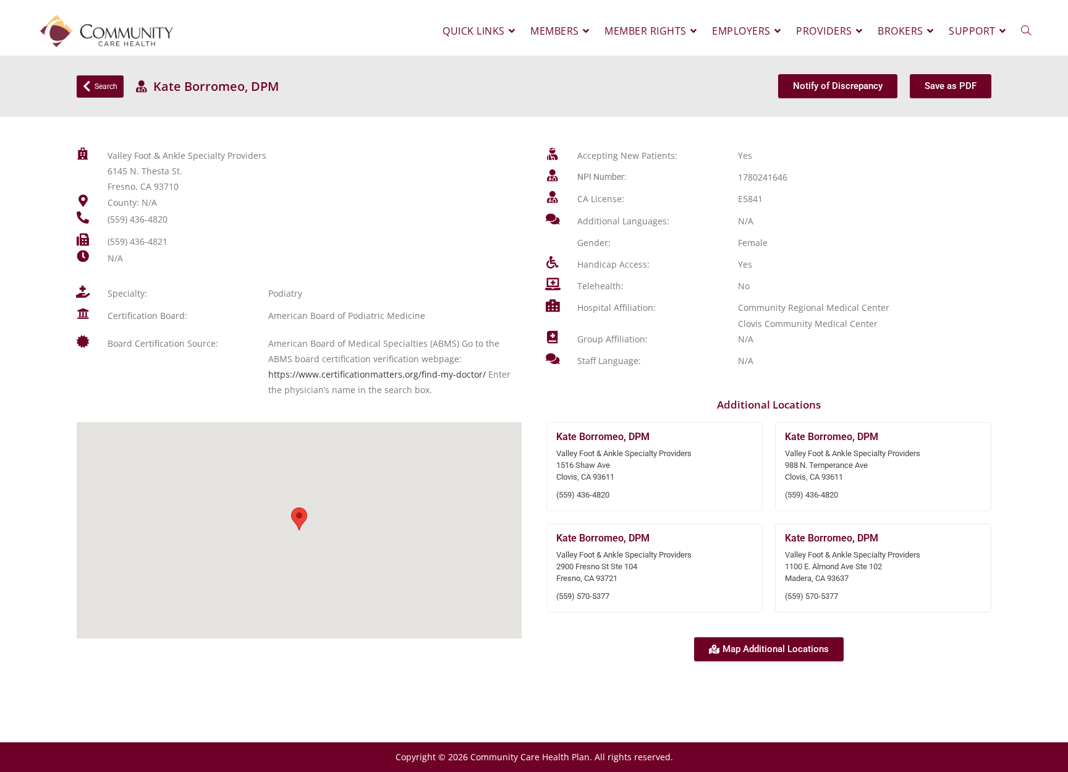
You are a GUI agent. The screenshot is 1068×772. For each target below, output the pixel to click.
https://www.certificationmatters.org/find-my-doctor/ (377, 374)
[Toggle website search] (1026, 31)
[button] (299, 518)
